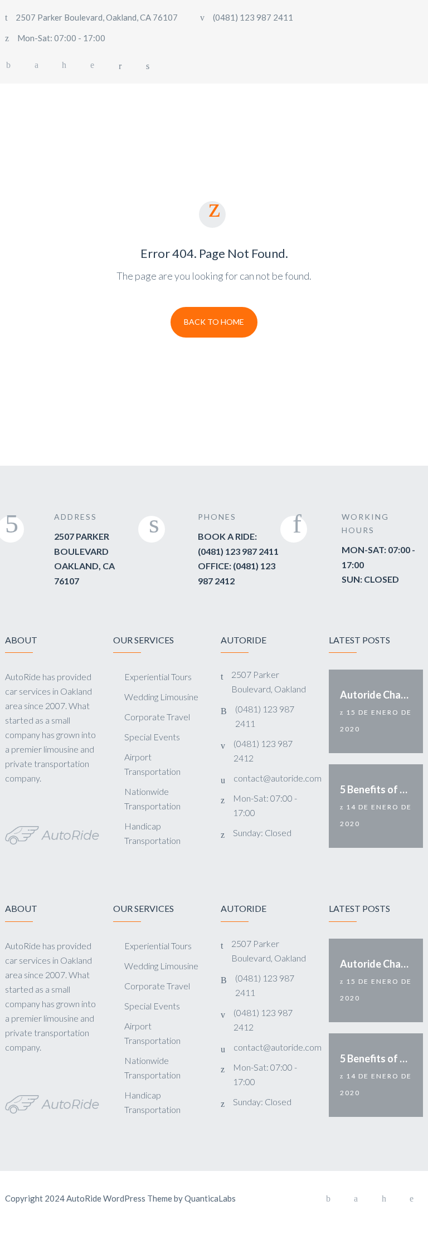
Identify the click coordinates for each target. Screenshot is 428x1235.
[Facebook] (328, 1199)
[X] (36, 65)
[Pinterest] (92, 65)
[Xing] (64, 65)
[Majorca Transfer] (47, 97)
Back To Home (214, 321)
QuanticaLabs (210, 1198)
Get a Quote (381, 95)
